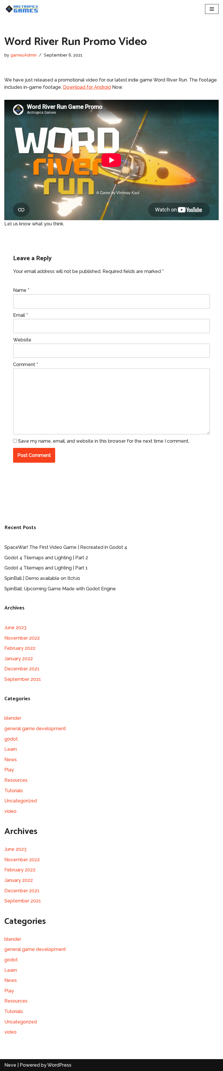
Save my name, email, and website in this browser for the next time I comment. (103, 441)
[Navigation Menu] (212, 9)
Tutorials (13, 790)
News (10, 759)
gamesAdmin (23, 55)
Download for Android (87, 87)
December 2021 (21, 669)
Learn (10, 749)
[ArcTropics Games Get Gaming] (21, 9)
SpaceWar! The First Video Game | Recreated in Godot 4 (65, 547)
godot (11, 739)
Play (9, 770)
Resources (16, 780)
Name (21, 290)
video (10, 811)
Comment (25, 364)
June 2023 (15, 627)
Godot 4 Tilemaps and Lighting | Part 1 (46, 568)
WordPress (59, 1065)
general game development (35, 728)
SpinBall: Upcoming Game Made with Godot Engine (60, 588)
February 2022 (19, 648)
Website (22, 340)
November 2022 (22, 638)
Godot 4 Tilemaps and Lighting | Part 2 (46, 557)
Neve (10, 1065)
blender (12, 718)
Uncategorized (20, 801)
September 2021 (22, 679)
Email (20, 315)
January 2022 (18, 658)
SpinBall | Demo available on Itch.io (42, 578)
